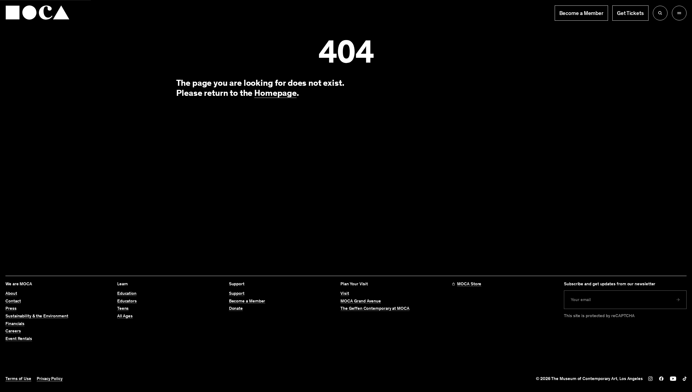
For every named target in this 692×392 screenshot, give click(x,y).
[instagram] (650, 378)
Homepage (275, 93)
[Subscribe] (678, 299)
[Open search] (660, 13)
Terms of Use (18, 378)
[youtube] (673, 378)
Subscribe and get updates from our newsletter (609, 283)
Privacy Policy (50, 378)
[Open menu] (679, 13)
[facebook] (661, 378)
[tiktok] (685, 378)
